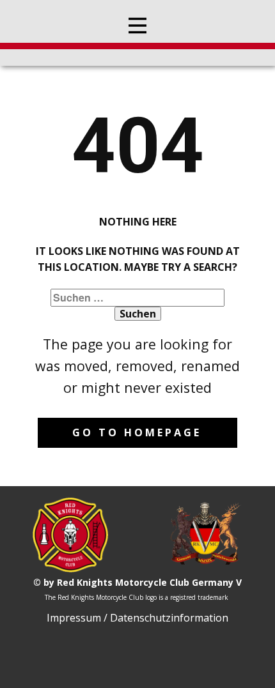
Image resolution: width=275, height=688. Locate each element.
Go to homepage (136, 432)
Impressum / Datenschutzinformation (137, 618)
